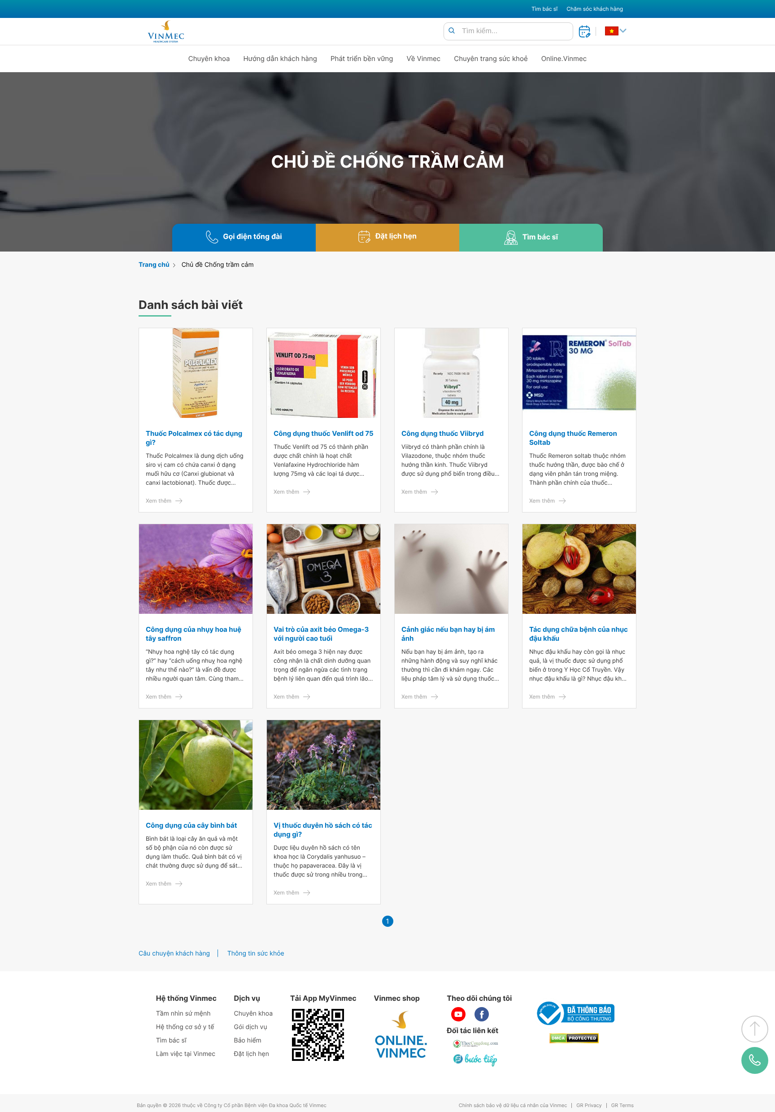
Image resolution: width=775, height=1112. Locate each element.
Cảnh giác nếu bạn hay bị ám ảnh (448, 634)
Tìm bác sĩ (544, 8)
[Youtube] (458, 1014)
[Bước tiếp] (476, 1060)
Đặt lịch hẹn (251, 1054)
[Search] (451, 31)
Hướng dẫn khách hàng (281, 58)
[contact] (754, 1060)
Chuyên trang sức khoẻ (490, 58)
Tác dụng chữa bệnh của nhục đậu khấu (578, 634)
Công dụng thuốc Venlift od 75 (324, 433)
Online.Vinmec (564, 58)
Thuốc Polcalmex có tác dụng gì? (194, 438)
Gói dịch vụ (250, 1027)
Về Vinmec (424, 58)
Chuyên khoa (209, 58)
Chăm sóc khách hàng (594, 8)
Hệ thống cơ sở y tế (185, 1027)
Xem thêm (158, 500)
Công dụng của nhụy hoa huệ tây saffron (193, 634)
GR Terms (622, 1105)
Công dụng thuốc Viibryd (442, 433)
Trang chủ (154, 265)
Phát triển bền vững (362, 58)
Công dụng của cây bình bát (191, 825)
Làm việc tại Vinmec (185, 1054)
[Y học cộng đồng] (476, 1043)
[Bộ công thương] (574, 1013)
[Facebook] (482, 1014)
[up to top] (754, 1029)
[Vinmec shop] (401, 1035)
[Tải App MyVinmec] (318, 1035)
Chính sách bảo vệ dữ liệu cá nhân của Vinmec (513, 1105)
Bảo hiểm (247, 1040)
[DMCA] (574, 1038)
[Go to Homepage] (166, 31)
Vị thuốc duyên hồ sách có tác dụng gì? (323, 829)
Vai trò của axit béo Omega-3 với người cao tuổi (321, 634)
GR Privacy (588, 1105)
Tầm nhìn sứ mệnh (183, 1013)
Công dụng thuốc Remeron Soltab (573, 438)
